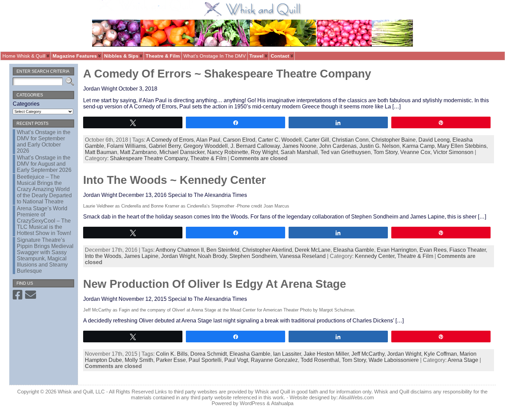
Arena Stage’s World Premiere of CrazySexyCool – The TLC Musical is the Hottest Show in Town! (44, 220)
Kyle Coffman (440, 354)
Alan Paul (208, 140)
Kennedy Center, (376, 256)
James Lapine (141, 256)
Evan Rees (433, 250)
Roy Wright (264, 152)
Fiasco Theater (467, 250)
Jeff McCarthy (367, 354)
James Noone (299, 146)
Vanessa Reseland (302, 256)
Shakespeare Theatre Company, (150, 158)
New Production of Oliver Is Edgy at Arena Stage (214, 284)
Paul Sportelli (205, 360)
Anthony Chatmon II (180, 250)
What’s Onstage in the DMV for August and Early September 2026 (44, 164)
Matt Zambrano (138, 152)
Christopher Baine (393, 140)
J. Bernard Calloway (255, 146)
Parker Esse (171, 360)
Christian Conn (350, 140)
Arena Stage (463, 360)
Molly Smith (139, 360)
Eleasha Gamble (353, 250)
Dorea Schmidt (208, 354)
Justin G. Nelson (379, 146)
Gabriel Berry (165, 146)
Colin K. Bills (172, 354)
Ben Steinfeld (222, 250)
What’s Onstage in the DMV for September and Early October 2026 (43, 141)
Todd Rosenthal (320, 360)
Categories (26, 104)
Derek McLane (312, 250)
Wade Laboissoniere (394, 360)
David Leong (434, 140)
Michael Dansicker (181, 152)
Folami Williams (126, 146)
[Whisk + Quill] (252, 25)
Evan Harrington (397, 250)
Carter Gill (316, 140)
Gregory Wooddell (205, 146)
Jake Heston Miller (326, 354)
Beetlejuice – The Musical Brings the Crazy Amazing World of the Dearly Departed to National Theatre (44, 189)
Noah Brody (212, 256)
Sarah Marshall (299, 152)
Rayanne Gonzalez (274, 360)
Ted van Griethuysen (346, 152)
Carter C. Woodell (280, 140)
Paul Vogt (236, 360)
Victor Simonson (453, 152)
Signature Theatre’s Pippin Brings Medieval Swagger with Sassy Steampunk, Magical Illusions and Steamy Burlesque (45, 255)
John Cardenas (338, 146)
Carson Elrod (239, 140)
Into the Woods (103, 256)
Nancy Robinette (227, 152)
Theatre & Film (208, 158)
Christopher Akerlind (267, 250)
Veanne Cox (415, 152)
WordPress (252, 403)
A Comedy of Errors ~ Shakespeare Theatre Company (227, 73)
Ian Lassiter (287, 354)
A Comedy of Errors (170, 140)
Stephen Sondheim (253, 256)
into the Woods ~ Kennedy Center (174, 180)
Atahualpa (282, 403)
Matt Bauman (101, 152)
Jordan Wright (178, 256)
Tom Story (385, 152)
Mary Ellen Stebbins (461, 146)
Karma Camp (418, 146)
